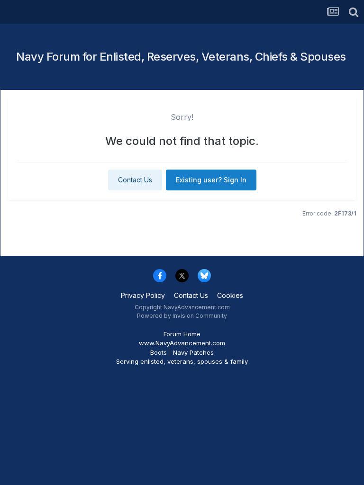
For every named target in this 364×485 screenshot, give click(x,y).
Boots (158, 352)
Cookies (230, 295)
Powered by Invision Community (182, 315)
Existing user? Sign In (211, 180)
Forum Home (182, 334)
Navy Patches (193, 352)
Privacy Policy (143, 295)
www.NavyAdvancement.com (182, 343)
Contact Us (135, 180)
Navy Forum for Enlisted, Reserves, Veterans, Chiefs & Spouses (181, 56)
